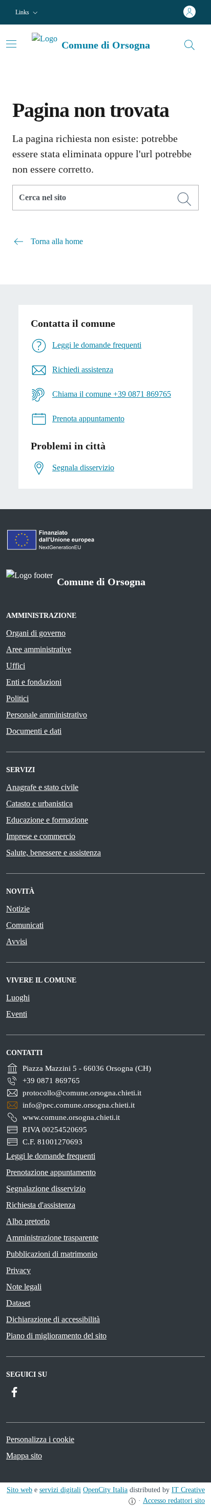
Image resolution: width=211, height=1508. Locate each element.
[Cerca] (184, 199)
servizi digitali (60, 1490)
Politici (17, 698)
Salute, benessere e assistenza (53, 852)
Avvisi (16, 941)
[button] (27, 12)
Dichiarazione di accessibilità (53, 1319)
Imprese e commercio (40, 836)
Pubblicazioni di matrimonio (51, 1254)
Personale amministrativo (46, 714)
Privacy (18, 1270)
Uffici (15, 665)
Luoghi (18, 997)
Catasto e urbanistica (39, 803)
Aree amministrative (38, 649)
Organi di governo (36, 633)
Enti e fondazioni (33, 682)
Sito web (19, 1490)
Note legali (23, 1286)
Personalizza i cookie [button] (40, 1439)
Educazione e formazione (47, 820)
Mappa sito (24, 1455)
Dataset (18, 1303)
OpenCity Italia (105, 1490)
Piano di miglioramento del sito (56, 1335)
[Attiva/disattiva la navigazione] (11, 44)
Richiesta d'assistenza (40, 1205)
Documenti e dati (33, 731)
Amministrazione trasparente (52, 1237)
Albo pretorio (28, 1221)
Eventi (16, 1014)
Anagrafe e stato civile (42, 787)
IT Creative (188, 1490)
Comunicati (25, 925)
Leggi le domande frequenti (50, 1156)
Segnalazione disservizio (46, 1188)
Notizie (18, 908)
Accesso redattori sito (174, 1500)
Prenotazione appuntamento (51, 1172)
